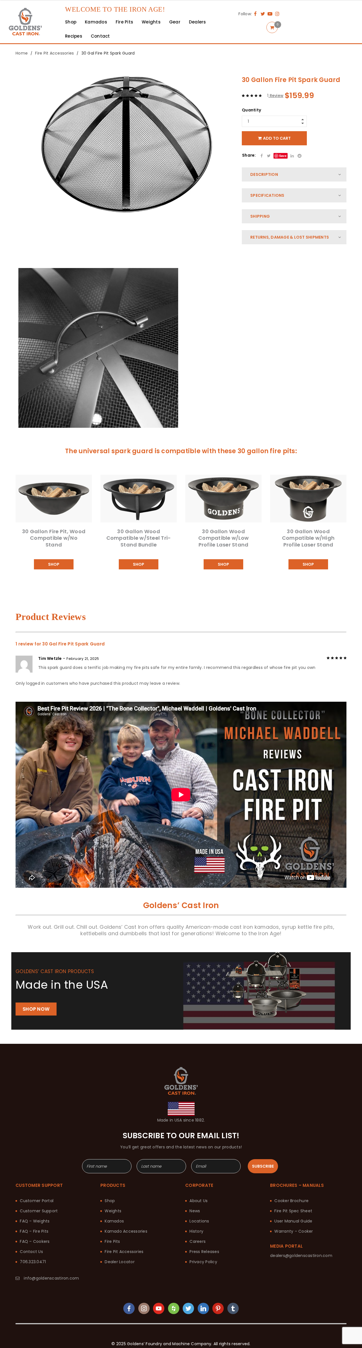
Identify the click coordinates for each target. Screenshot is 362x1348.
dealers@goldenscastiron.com (301, 1249)
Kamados (114, 1214)
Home (22, 46)
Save (282, 149)
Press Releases (204, 1245)
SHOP (54, 558)
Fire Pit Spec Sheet (293, 1204)
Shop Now (36, 1002)
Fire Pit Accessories (54, 46)
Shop (110, 1194)
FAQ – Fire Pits (34, 1225)
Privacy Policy (203, 1255)
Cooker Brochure (291, 1194)
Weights (113, 1204)
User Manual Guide (293, 1214)
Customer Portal (36, 1194)
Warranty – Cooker (293, 1225)
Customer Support (39, 1204)
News (194, 1204)
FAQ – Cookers (34, 1235)
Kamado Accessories (126, 1225)
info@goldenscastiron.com (51, 1271)
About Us (198, 1194)
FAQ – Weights (34, 1214)
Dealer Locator (120, 1255)
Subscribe (263, 1160)
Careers (197, 1235)
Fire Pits (112, 1235)
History (196, 1225)
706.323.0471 (33, 1255)
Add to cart (277, 132)
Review (275, 89)
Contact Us (31, 1245)
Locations (199, 1214)
